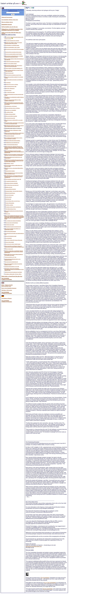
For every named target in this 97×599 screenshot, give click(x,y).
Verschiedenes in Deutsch (7, 298)
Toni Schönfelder (45, 577)
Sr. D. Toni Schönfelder (50, 582)
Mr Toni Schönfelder (48, 588)
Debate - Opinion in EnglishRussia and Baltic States (7, 285)
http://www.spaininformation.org (34, 546)
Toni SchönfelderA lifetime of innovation (7, 279)
